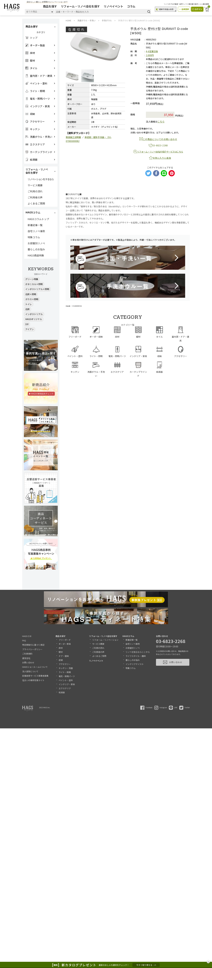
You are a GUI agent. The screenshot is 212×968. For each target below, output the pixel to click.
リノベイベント (113, 6)
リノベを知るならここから (138, 651)
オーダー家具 (65, 643)
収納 (61, 660)
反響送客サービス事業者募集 (35, 675)
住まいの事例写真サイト (33, 680)
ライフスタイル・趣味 (136, 656)
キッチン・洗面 (66, 668)
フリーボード (65, 639)
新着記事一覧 (35, 225)
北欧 (27, 309)
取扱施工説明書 (73, 137)
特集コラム (34, 237)
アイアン (29, 329)
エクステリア (65, 688)
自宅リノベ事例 (36, 231)
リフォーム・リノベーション (105, 639)
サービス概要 (35, 185)
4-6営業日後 (152, 51)
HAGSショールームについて (35, 666)
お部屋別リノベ (36, 243)
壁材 (61, 651)
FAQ (24, 640)
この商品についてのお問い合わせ (160, 139)
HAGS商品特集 (36, 255)
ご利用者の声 (35, 197)
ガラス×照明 (31, 299)
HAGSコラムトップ (38, 219)
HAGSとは (27, 636)
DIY (27, 324)
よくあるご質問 (36, 203)
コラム (131, 6)
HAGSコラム (128, 636)
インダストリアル (34, 314)
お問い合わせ (28, 662)
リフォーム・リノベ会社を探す (80, 6)
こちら (161, 121)
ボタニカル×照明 (34, 284)
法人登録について (30, 671)
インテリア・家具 (67, 684)
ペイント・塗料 (66, 680)
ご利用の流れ (35, 191)
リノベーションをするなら (41, 179)
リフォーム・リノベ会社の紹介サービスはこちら (160, 151)
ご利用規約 (27, 653)
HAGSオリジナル (33, 319)
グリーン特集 (31, 279)
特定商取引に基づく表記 (33, 644)
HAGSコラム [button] (33, 212)
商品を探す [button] (32, 26)
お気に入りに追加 (162, 157)
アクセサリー (65, 664)
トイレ (28, 304)
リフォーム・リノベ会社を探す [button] (37, 171)
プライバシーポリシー (32, 649)
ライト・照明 (65, 672)
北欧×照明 (30, 294)
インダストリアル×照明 (37, 289)
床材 (61, 647)
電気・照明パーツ (67, 676)
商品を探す (50, 6)
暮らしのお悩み (36, 249)
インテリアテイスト (135, 664)
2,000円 (150, 55)
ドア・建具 (64, 656)
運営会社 (26, 658)
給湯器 (62, 692)
